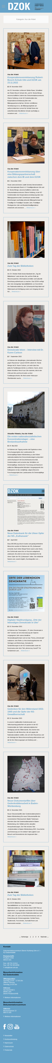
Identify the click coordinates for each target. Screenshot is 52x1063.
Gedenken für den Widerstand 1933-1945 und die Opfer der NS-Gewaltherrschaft (25, 711)
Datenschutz (9, 1046)
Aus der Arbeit (13, 74)
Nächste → (45, 937)
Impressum (9, 1043)
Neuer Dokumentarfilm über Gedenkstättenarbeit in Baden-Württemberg (22, 803)
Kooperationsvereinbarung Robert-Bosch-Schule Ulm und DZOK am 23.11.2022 (25, 80)
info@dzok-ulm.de (11, 967)
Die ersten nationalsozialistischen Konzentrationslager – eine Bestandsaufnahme (24, 439)
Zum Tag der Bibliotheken (20, 266)
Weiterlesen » (23, 113)
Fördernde (8, 1050)
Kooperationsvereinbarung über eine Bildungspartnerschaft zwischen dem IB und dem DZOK (24, 174)
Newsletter (8, 1036)
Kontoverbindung (11, 1039)
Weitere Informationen (13, 997)
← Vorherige (23, 937)
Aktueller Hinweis (14, 434)
